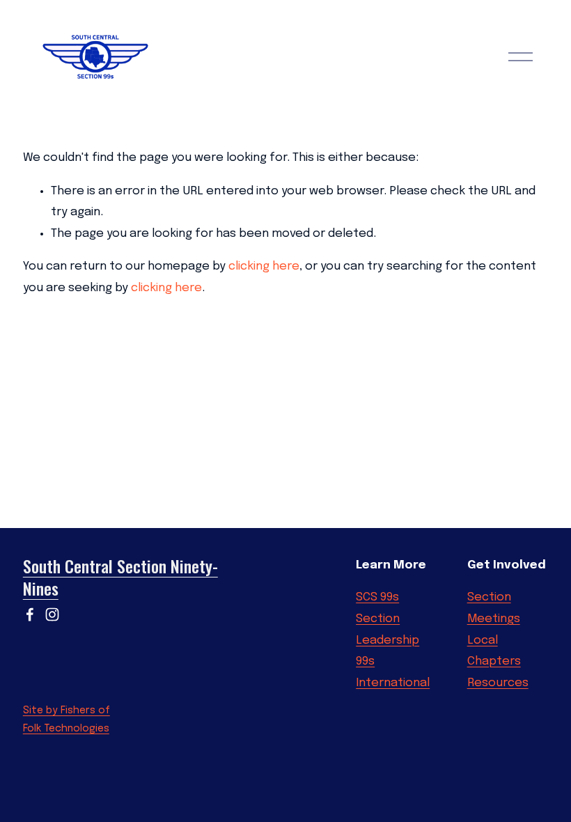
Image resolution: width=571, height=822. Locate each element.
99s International (393, 672)
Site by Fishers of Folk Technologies (66, 720)
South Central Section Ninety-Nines (120, 577)
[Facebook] (30, 614)
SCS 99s (377, 597)
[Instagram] (52, 614)
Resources (498, 683)
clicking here (263, 266)
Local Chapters (494, 651)
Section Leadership (387, 629)
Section (489, 597)
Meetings (493, 619)
